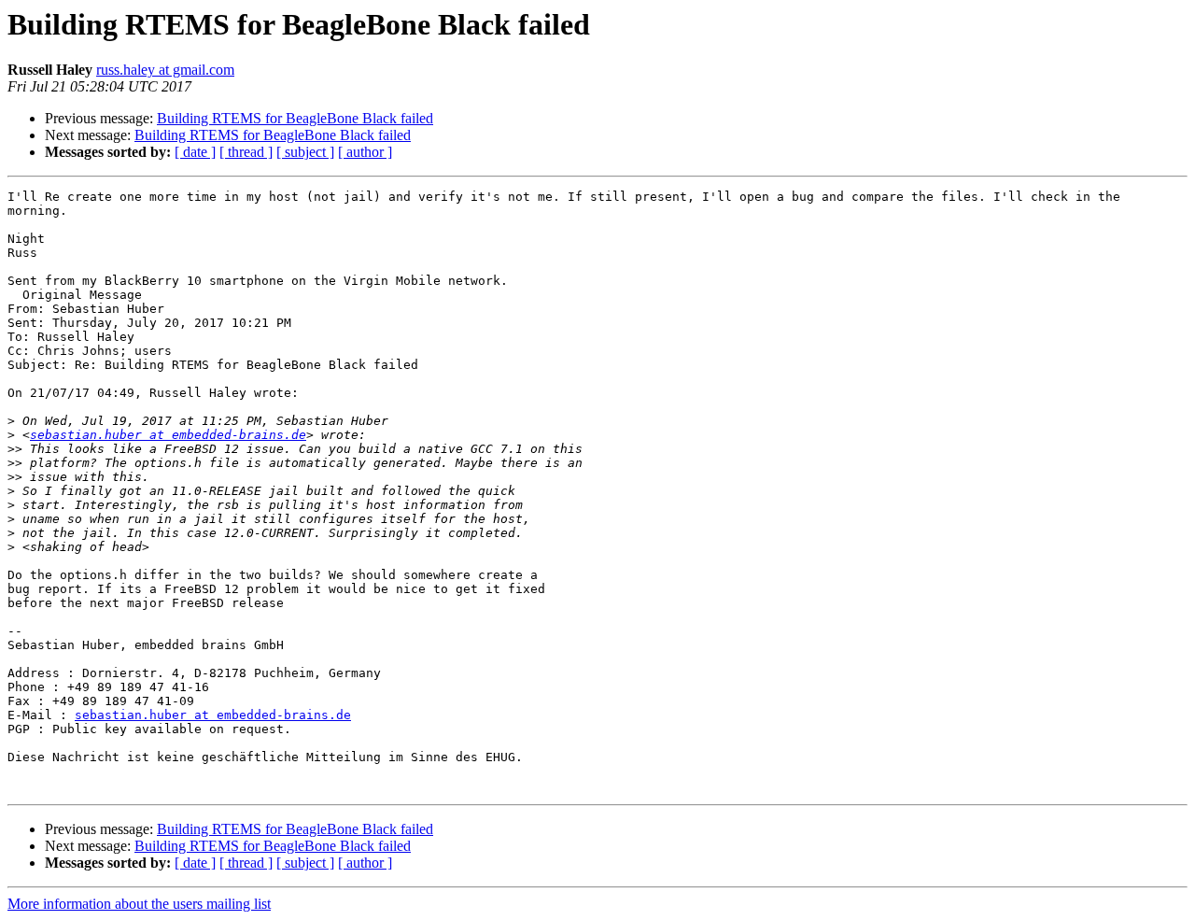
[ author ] (365, 152)
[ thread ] (246, 152)
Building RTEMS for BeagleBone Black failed (295, 118)
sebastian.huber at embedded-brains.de (168, 435)
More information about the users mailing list (139, 904)
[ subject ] (305, 152)
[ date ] (195, 152)
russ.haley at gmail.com (165, 70)
